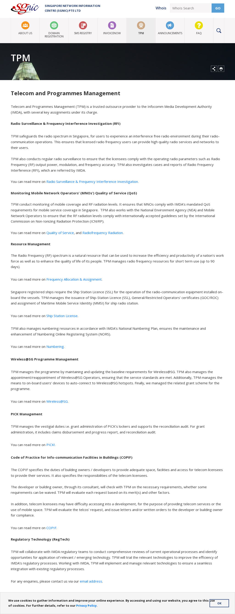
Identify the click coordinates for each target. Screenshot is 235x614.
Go (218, 8)
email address (91, 581)
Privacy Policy (86, 605)
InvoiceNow (112, 33)
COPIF (51, 527)
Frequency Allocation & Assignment (74, 279)
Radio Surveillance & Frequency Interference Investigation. (92, 181)
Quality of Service (60, 232)
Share (214, 69)
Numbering (55, 346)
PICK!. (51, 444)
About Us (25, 33)
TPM (141, 33)
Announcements (170, 33)
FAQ (199, 33)
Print (221, 69)
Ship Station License (62, 315)
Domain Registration (54, 34)
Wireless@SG (57, 401)
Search (218, 30)
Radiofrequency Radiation (102, 232)
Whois (161, 8)
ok (219, 603)
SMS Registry (83, 33)
